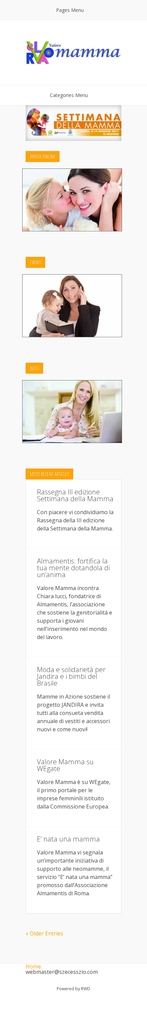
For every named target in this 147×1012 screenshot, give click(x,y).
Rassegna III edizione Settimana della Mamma (75, 495)
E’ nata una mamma (68, 839)
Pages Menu (70, 10)
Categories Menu (69, 95)
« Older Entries (44, 933)
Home (33, 966)
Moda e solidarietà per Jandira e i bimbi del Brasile (71, 676)
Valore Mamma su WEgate (65, 765)
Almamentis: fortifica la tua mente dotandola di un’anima (73, 567)
